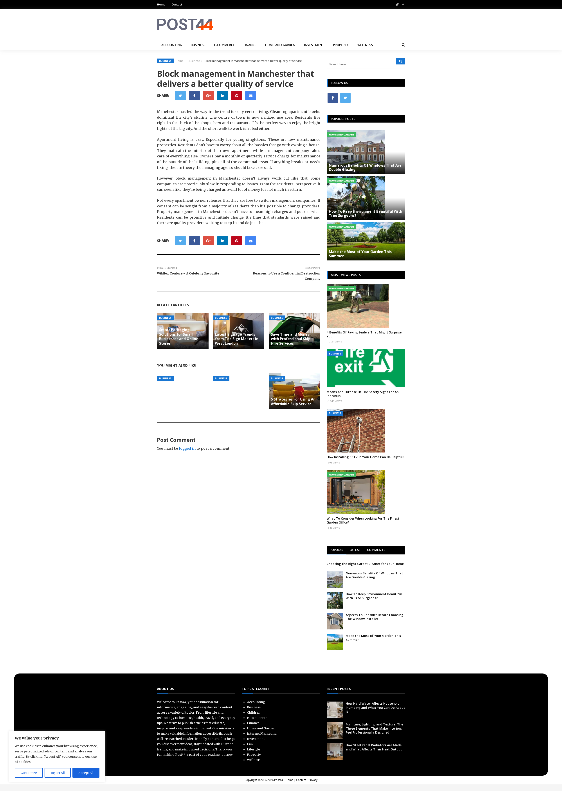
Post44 (278, 780)
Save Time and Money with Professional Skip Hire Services (290, 339)
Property (341, 45)
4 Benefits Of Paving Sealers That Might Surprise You (364, 334)
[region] (57, 756)
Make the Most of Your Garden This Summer (360, 253)
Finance (249, 45)
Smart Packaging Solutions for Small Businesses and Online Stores (178, 336)
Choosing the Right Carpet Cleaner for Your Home (365, 564)
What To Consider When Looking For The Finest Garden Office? (363, 520)
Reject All (58, 773)
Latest (355, 550)
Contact (176, 4)
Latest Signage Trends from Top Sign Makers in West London (236, 339)
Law (250, 744)
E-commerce (224, 45)
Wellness (365, 45)
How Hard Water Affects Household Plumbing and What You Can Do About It (375, 707)
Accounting (171, 45)
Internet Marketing (262, 734)
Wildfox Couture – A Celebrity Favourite (188, 273)
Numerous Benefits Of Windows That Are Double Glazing (365, 167)
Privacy (313, 780)
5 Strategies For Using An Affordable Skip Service (293, 401)
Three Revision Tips (232, 367)
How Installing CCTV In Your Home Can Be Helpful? (365, 457)
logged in (187, 448)
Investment (314, 45)
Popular (336, 550)
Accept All (86, 773)
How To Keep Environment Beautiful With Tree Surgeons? (365, 213)
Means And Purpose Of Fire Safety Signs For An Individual (363, 394)
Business (198, 45)
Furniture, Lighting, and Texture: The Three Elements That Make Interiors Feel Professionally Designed (374, 728)
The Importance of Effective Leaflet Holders (181, 365)
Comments (376, 550)
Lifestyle (253, 749)
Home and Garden (280, 45)
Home (161, 4)
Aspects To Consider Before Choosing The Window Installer (374, 617)
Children (253, 712)
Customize (29, 773)
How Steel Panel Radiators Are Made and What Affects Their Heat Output (374, 747)
